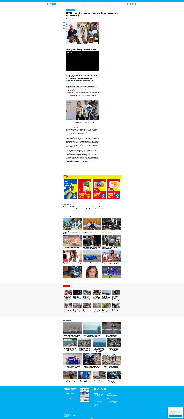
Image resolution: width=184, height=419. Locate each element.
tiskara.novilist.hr (112, 400)
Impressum (66, 416)
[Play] (67, 69)
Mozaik (102, 3)
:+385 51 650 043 (99, 407)
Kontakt (65, 411)
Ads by (97, 70)
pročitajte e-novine (70, 393)
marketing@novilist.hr (114, 395)
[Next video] (70, 69)
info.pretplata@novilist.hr (98, 406)
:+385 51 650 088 (113, 396)
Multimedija (109, 3)
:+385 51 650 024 (113, 402)
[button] (119, 188)
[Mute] (72, 69)
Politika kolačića (67, 414)
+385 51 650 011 (99, 395)
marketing (68, 398)
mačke (68, 165)
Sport (90, 3)
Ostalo (116, 3)
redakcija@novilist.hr (100, 394)
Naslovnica (66, 3)
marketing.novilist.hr (112, 394)
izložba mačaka (74, 165)
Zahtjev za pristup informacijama (70, 415)
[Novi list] (51, 4)
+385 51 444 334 (99, 401)
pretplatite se (69, 395)
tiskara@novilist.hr (113, 401)
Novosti (74, 3)
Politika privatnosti (67, 413)
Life (96, 3)
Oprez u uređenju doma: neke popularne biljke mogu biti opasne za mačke (81, 80)
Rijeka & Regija (83, 3)
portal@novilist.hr (99, 400)
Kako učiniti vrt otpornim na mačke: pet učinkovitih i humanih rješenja (80, 78)
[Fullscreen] (98, 69)
